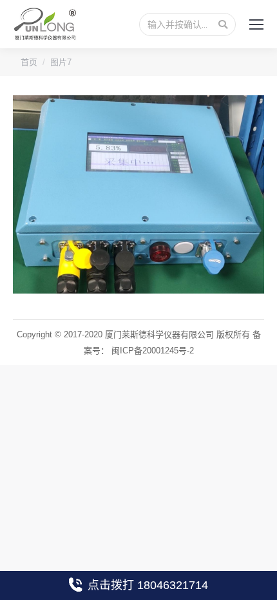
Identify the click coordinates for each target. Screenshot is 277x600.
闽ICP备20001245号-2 (152, 350)
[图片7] (138, 194)
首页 (29, 62)
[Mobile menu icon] (256, 24)
